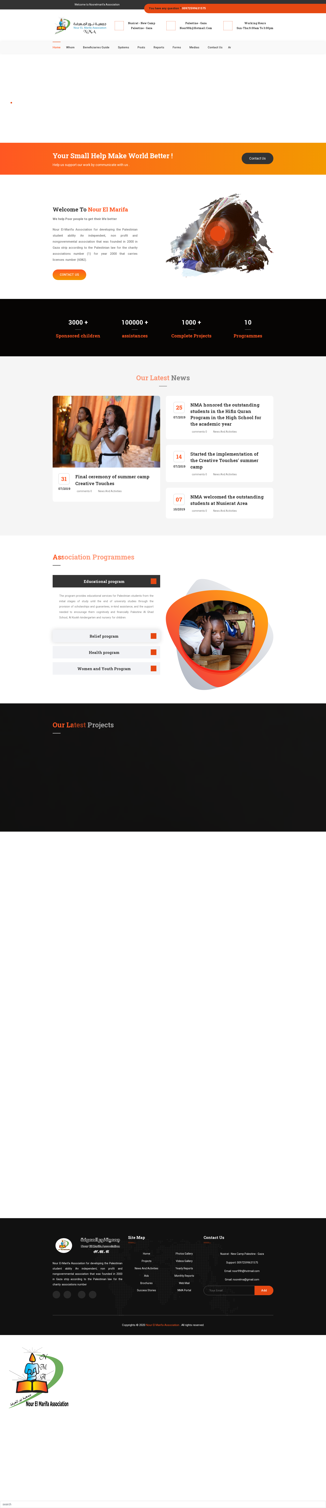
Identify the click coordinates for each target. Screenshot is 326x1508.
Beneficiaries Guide (96, 47)
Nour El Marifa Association (162, 1325)
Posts (141, 47)
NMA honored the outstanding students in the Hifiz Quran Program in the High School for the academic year (225, 414)
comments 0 (84, 491)
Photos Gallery (184, 1253)
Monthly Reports (184, 1275)
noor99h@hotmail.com (246, 1271)
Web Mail (184, 1283)
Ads (146, 1275)
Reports (159, 47)
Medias (194, 47)
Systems (123, 47)
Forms (177, 47)
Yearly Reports (184, 1268)
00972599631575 (194, 8)
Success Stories (146, 1290)
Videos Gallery (184, 1261)
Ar (229, 47)
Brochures (146, 1283)
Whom (70, 47)
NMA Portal (184, 1290)
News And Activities (110, 491)
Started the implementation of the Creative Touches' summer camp (224, 460)
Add (264, 1290)
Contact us (215, 47)
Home (57, 47)
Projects (146, 1261)
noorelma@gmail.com (246, 1279)
